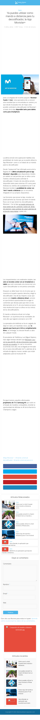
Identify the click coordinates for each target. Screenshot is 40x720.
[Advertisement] (20, 51)
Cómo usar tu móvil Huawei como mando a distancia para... (24, 506)
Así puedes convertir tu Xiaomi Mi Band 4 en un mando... (25, 673)
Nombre (6, 584)
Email (5, 594)
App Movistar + (9, 458)
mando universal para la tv (24, 460)
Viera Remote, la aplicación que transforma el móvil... (24, 701)
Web (4, 603)
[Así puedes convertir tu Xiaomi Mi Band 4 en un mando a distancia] (12, 673)
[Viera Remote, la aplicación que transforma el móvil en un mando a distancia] (12, 701)
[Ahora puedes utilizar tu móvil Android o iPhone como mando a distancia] (12, 683)
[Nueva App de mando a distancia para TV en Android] (12, 692)
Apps (20, 10)
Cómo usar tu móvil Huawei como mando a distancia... (25, 663)
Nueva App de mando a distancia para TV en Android (25, 691)
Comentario (7, 564)
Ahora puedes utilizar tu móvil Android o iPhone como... (25, 682)
